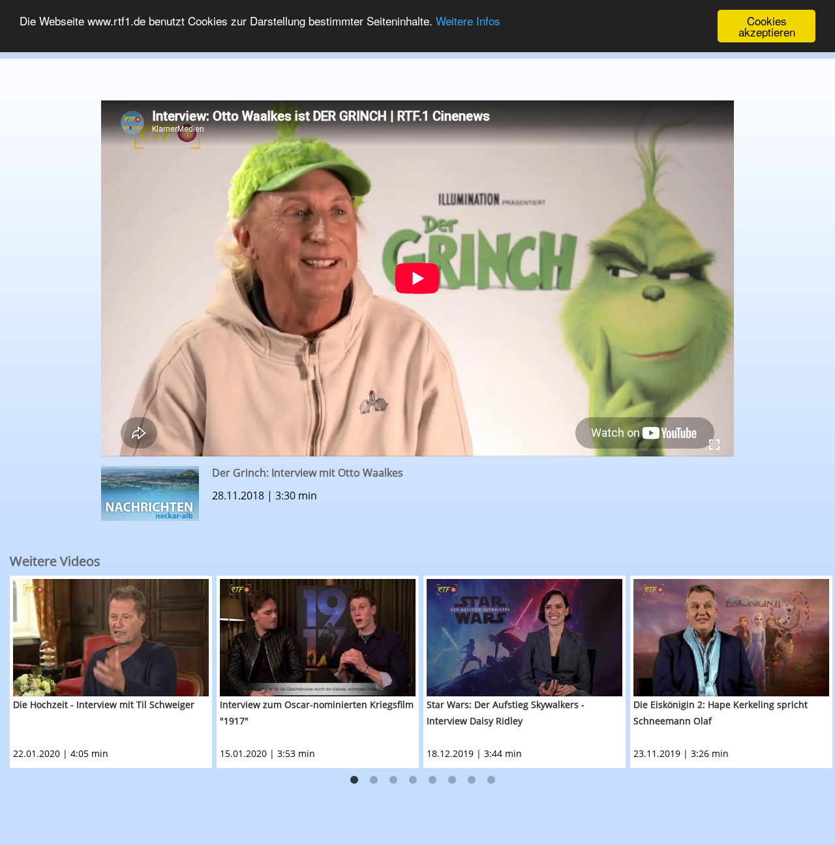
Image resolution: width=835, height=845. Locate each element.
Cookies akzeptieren (766, 26)
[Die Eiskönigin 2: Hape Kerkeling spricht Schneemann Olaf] (731, 637)
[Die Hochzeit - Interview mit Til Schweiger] (111, 637)
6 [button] (452, 780)
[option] (113, 672)
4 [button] (412, 780)
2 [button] (373, 780)
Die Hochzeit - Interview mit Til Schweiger (103, 704)
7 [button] (471, 780)
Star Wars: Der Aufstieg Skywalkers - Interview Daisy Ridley (505, 712)
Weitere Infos (468, 21)
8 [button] (491, 780)
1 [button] (354, 780)
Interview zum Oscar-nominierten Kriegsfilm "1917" (317, 712)
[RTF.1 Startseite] (417, 53)
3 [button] (393, 780)
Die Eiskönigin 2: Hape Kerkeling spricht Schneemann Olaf (720, 712)
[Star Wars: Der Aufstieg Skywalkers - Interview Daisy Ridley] (524, 637)
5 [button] (432, 780)
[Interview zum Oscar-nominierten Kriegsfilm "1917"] (318, 637)
